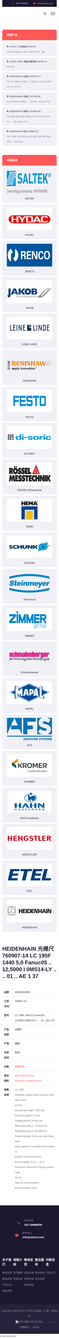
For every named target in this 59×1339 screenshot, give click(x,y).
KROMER (29, 781)
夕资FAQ (7, 1285)
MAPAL (29, 709)
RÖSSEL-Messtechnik (29, 490)
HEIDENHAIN (29, 927)
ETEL (29, 891)
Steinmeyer (29, 599)
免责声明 (7, 1291)
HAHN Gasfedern (29, 818)
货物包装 (29, 1278)
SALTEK (29, 198)
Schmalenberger (29, 672)
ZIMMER (29, 636)
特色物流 (29, 1285)
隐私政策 (7, 1278)
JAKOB (30, 308)
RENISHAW (29, 381)
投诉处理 (40, 1278)
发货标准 (29, 1272)
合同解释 (18, 1272)
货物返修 (18, 1278)
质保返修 (40, 1272)
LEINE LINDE (29, 344)
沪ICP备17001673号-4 (31, 1321)
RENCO (29, 271)
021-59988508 (22, 3)
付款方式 (51, 1272)
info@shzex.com (45, 3)
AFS (29, 745)
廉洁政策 (7, 1272)
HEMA (29, 526)
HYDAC (29, 235)
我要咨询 (20, 1066)
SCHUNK (29, 563)
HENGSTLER (29, 854)
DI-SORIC (29, 453)
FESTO (29, 417)
